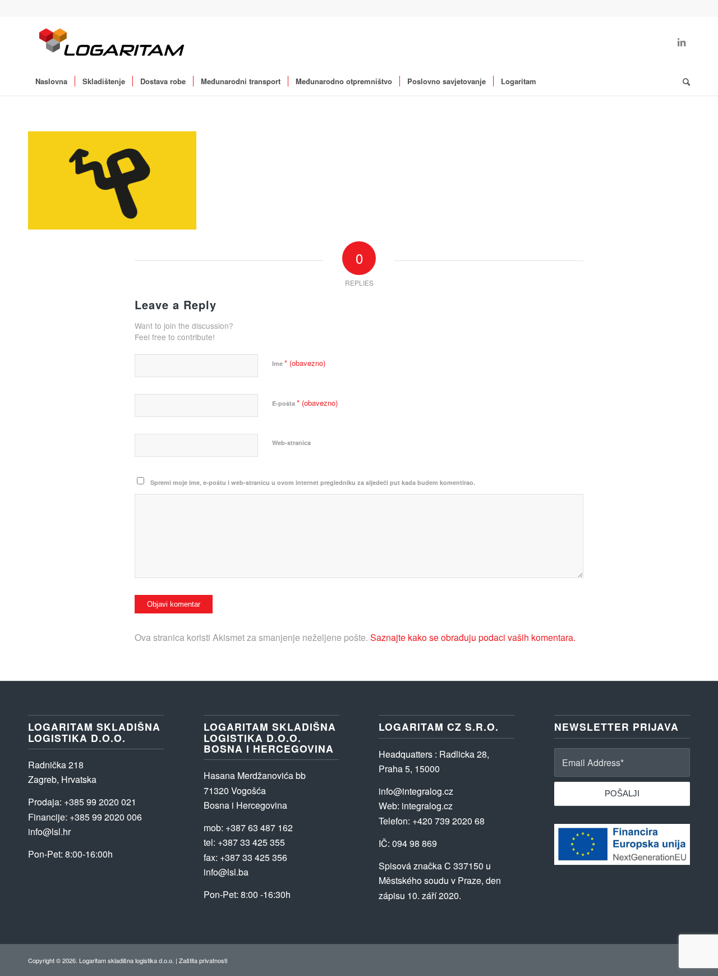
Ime (298, 363)
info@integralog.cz (416, 791)
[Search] (682, 81)
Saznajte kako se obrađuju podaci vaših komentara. (473, 637)
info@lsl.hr (49, 831)
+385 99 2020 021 (100, 801)
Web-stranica (291, 442)
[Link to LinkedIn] (681, 42)
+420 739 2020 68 (448, 820)
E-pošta (305, 402)
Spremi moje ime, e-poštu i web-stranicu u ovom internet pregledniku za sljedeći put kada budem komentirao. (312, 482)
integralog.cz (427, 805)
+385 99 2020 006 (106, 816)
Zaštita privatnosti (203, 960)
